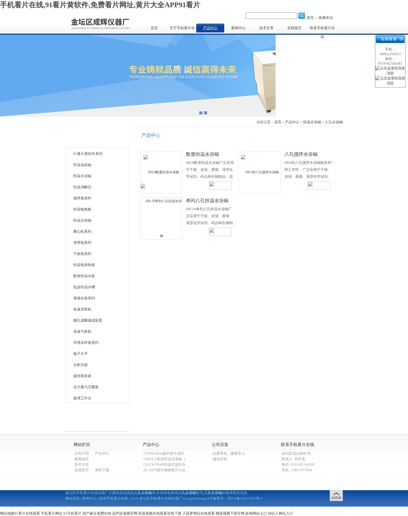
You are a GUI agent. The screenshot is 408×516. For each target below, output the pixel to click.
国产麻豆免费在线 (96, 513)
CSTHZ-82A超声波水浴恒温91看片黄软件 (176, 453)
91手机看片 (72, 513)
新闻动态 (81, 459)
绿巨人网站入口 (280, 513)
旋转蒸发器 (82, 376)
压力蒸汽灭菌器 (86, 387)
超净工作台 (82, 398)
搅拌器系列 (82, 198)
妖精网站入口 (256, 513)
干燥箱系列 (82, 254)
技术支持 (81, 464)
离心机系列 (82, 231)
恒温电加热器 (84, 265)
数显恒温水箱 (84, 276)
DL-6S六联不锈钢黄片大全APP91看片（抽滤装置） (184, 470)
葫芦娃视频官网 (124, 513)
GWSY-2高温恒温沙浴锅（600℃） (170, 459)
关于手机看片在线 (182, 29)
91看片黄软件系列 (87, 154)
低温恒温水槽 (84, 287)
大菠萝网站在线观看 (198, 513)
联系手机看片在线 (322, 29)
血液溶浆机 (82, 309)
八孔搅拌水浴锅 (301, 154)
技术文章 (266, 28)
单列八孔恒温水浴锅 (207, 200)
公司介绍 (81, 453)
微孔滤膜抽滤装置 (87, 320)
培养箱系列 (82, 243)
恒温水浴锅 (82, 176)
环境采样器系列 (86, 342)
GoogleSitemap (194, 498)
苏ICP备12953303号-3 (244, 498)
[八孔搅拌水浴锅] (260, 172)
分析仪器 (80, 365)
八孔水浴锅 (334, 122)
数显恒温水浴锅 (202, 154)
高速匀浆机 (82, 331)
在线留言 (294, 28)
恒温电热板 (82, 209)
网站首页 (72, 498)
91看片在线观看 (27, 513)
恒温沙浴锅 (82, 220)
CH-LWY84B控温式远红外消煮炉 (169, 464)
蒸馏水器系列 (84, 298)
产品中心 (210, 28)
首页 (310, 18)
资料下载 (102, 470)
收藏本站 (326, 18)
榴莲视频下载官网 (230, 513)
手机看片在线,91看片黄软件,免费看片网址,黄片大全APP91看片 (100, 5)
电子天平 (80, 354)
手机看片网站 (51, 513)
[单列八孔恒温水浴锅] (161, 218)
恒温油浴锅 (82, 165)
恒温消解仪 (82, 187)
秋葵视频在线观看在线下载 (160, 513)
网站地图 (7, 513)
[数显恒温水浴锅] (161, 172)
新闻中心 (238, 28)
